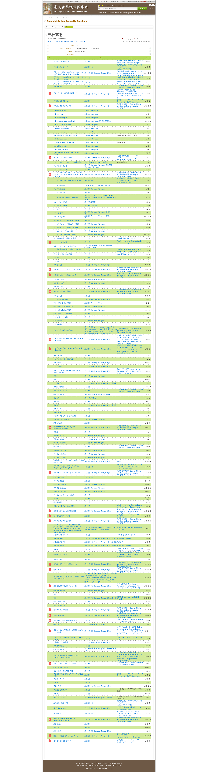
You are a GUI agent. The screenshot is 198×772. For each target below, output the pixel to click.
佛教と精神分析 (59, 394)
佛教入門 (56, 398)
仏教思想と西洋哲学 (60, 690)
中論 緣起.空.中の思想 (61, 317)
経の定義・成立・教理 (61, 703)
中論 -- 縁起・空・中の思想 (63, 313)
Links (139, 13)
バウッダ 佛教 (58, 213)
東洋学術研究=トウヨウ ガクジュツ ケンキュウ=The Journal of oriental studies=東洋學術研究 (130, 67)
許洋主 (114, 542)
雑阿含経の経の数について (62, 741)
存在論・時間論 (59, 387)
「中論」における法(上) (61, 62)
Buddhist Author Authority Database (62, 18)
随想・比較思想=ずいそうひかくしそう (67, 736)
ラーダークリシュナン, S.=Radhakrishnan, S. (99, 195)
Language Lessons (129, 13)
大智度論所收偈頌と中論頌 (62, 291)
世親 (55, 376)
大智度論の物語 (59, 279)
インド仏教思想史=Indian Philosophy (66, 197)
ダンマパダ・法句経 (60, 202)
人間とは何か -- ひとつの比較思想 (65, 246)
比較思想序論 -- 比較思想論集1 (64, 359)
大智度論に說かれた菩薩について (65, 275)
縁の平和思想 (58, 713)
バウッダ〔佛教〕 (59, 217)
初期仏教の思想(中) (60, 491)
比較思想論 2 (58, 366)
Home (150, 1)
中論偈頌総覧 (58, 321)
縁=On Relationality (60, 708)
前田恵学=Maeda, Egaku (92, 162)
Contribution (114, 1)
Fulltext (111, 13)
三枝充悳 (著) (88, 67)
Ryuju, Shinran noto (60, 146)
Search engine (102, 13)
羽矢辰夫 (107, 185)
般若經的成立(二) (59, 542)
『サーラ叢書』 (59, 86)
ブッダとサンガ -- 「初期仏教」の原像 (66, 220)
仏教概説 (56, 694)
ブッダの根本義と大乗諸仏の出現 (65, 238)
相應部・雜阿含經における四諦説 (65, 511)
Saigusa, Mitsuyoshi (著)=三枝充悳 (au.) (97, 121)
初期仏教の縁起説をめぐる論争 (64, 495)
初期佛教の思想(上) (60, 454)
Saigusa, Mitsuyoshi (91, 110)
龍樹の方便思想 (59, 615)
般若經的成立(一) (59, 538)
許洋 (113, 538)
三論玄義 (56, 258)
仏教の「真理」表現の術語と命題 (65, 663)
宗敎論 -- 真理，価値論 (61, 419)
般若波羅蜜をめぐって (61, 535)
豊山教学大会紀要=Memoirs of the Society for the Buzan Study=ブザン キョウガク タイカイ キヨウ (130, 371)
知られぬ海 (57, 446)
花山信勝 (109, 697)
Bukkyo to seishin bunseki (62, 125)
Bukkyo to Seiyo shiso (61, 128)
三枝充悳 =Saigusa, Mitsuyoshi (95, 527)
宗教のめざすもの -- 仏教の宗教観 (65, 416)
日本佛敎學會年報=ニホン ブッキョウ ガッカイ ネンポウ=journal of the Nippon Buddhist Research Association (130, 73)
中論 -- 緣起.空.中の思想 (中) (63, 310)
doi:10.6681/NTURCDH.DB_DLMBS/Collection (99, 769)
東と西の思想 (58, 423)
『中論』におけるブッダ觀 (62, 106)
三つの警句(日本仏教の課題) (63, 254)
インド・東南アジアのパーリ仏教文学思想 (68, 162)
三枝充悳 (87, 62)
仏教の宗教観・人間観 (61, 667)
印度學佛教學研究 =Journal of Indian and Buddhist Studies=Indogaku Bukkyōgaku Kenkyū (129, 106)
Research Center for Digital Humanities (109, 763)
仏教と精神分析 (59, 649)
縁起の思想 (57, 724)
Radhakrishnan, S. (90, 185)
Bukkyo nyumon (59, 114)
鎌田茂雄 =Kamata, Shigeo (100, 529)
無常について (58, 570)
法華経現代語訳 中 (60, 443)
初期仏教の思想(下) (60, 484)
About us (78, 1)
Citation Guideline (133, 1)
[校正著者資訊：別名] (150, 48)
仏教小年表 (57, 686)
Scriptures (118, 13)
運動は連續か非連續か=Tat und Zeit (65, 586)
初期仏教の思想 (59, 477)
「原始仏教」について (61, 67)
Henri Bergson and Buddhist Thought (66, 135)
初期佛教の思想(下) (60, 450)
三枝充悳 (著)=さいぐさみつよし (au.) (97, 327)
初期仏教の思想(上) (60, 488)
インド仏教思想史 (59, 185)
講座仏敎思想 (58, 624)
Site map (70, 1)
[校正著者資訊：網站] (150, 54)
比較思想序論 (58, 355)
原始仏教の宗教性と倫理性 (62, 521)
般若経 (56, 549)
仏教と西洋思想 (59, 646)
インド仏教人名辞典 (60, 169)
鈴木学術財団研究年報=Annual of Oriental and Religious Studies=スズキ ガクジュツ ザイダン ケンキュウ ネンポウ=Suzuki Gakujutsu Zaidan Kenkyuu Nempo (129, 657)
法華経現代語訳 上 (60, 439)
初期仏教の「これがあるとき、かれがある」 (68, 473)
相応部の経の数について (62, 516)
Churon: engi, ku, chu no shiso (64, 132)
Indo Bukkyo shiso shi (61, 139)
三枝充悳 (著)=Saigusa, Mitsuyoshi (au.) (97, 73)
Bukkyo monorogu (60, 110)
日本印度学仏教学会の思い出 (63, 330)
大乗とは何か (58, 296)
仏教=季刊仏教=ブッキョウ (126, 238)
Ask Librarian (104, 1)
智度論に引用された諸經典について (65, 564)
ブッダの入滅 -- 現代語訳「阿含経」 (66, 235)
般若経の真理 (58, 559)
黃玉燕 (93, 398)
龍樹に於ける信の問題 (61, 610)
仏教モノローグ (59, 679)
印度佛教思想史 (59, 383)
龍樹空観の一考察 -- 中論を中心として (66, 620)
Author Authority (51, 27)
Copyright (122, 1)
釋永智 (114, 598)
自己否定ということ (60, 390)
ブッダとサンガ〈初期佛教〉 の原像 (66, 227)
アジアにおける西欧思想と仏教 (64, 157)
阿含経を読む (58, 502)
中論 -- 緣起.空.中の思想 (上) (63, 306)
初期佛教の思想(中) (60, 457)
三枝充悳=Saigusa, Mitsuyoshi (94, 165)
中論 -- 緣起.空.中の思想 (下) (63, 303)
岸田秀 (108, 394)
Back (152, 8)
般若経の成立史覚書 (60, 554)
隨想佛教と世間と (59, 591)
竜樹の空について (59, 697)
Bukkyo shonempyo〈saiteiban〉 (65, 121)
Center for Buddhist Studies (85, 763)
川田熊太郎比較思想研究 (62, 299)
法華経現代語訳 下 (60, 435)
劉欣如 (114, 383)
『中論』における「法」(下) (63, 101)
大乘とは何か (58, 265)
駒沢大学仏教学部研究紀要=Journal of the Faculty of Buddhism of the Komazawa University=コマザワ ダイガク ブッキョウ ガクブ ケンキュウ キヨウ (130, 94)
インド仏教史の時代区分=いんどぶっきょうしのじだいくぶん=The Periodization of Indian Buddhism (69, 174)
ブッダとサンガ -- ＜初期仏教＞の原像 (66, 224)
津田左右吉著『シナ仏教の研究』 (65, 506)
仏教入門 (56, 682)
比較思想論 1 (58, 363)
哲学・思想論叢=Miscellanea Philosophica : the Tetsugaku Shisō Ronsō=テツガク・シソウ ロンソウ (128, 586)
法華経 (56, 432)
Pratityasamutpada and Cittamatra (65, 142)
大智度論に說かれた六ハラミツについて (67, 269)
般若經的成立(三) (59, 545)
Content (68, 27)
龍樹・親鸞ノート (59, 602)
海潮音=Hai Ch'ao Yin (124, 538)
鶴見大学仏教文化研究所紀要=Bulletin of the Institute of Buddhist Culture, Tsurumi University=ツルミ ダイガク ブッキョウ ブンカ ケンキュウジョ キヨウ (130, 631)
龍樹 (55, 594)
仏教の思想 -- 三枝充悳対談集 (63, 671)
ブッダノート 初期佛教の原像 (63, 231)
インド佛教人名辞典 (60, 166)
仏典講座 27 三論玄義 (61, 642)
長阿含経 (56, 498)
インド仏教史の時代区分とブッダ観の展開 (68, 180)
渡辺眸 (93, 202)
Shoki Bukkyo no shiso (61, 149)
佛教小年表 (57, 409)
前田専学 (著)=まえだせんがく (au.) (100, 333)
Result (61, 27)
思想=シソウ (121, 461)
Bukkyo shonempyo (60, 118)
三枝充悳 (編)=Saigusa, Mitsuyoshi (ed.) (97, 299)
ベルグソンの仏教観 (60, 242)
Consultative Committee (90, 1)
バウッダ (56, 209)
